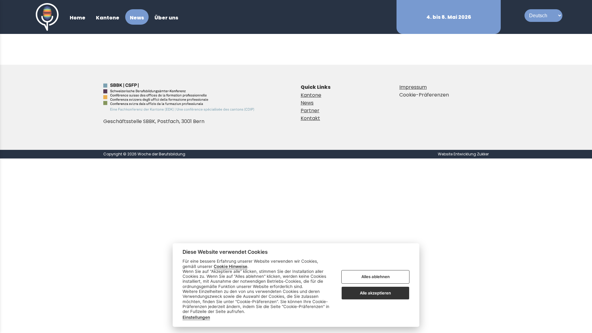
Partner (310, 110)
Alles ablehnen (375, 276)
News (307, 102)
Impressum (413, 87)
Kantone (311, 95)
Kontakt (310, 118)
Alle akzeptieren (375, 292)
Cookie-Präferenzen (424, 94)
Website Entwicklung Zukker (463, 154)
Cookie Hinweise (230, 266)
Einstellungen (196, 317)
